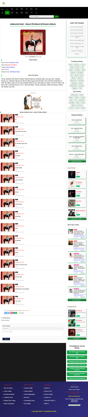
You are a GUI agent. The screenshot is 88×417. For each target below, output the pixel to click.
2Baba (70, 64)
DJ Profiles (27, 403)
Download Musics (9, 394)
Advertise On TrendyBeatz (77, 50)
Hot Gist (26, 397)
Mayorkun (73, 72)
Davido (72, 67)
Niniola (70, 97)
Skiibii (78, 102)
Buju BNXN (71, 102)
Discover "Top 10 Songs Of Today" (77, 40)
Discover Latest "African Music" (77, 33)
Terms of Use (48, 391)
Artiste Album (28, 391)
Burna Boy (77, 64)
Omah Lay (80, 77)
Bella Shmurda (73, 85)
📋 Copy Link (21, 312)
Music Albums (11, 67)
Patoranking (74, 83)
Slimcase (73, 105)
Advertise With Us (49, 400)
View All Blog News (77, 300)
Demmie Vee (81, 100)
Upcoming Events (29, 400)
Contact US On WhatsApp (74, 405)
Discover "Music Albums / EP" (77, 43)
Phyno (82, 75)
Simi (72, 75)
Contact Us (47, 397)
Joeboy (83, 64)
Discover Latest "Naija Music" (77, 26)
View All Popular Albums (77, 161)
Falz (82, 67)
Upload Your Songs (9, 400)
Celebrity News (8, 397)
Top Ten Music (8, 388)
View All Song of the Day (77, 218)
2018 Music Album (15, 71)
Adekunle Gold (14, 62)
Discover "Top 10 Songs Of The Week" (77, 37)
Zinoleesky (81, 85)
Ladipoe (83, 97)
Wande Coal (73, 80)
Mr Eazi (80, 83)
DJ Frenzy (80, 105)
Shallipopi (75, 88)
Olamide (73, 77)
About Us (77, 53)
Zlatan (77, 67)
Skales (81, 94)
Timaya (83, 102)
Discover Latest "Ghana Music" (77, 30)
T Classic (77, 97)
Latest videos (8, 391)
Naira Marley (80, 72)
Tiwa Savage (80, 80)
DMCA (46, 403)
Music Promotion (9, 403)
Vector (71, 100)
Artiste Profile (28, 388)
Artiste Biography (29, 394)
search (56, 16)
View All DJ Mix (77, 338)
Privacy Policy (48, 394)
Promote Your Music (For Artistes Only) (77, 47)
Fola (80, 88)
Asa (76, 100)
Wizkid (76, 75)
